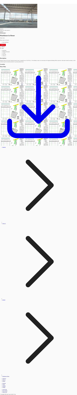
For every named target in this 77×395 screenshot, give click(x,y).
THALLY (4, 223)
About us (3, 379)
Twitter (3, 384)
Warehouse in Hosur (5, 376)
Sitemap (3, 381)
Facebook (4, 383)
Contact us (4, 378)
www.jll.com (4, 389)
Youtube (3, 387)
